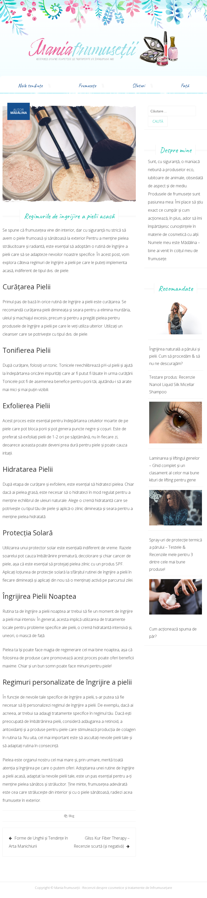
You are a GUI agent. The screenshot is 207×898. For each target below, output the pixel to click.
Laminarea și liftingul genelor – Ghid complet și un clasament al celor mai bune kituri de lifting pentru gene (174, 469)
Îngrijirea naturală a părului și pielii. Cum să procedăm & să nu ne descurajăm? (174, 356)
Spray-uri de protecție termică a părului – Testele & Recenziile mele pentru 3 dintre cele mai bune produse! (175, 554)
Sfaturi (138, 86)
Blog (71, 816)
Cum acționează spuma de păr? (173, 632)
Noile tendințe (30, 86)
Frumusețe (87, 86)
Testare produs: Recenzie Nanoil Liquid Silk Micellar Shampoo (172, 384)
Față (185, 86)
